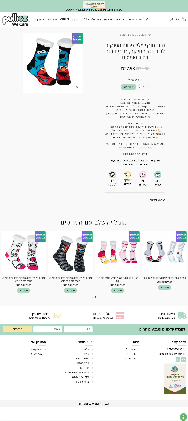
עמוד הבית (146, 34)
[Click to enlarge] (77, 87)
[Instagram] (178, 359)
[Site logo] (16, 19)
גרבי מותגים (133, 34)
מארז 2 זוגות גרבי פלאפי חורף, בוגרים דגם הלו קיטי (117, 279)
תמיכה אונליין (41, 313)
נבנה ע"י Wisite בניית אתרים (94, 403)
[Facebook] (183, 359)
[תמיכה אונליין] (57, 315)
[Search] (178, 19)
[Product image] (164, 253)
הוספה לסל (128, 87)
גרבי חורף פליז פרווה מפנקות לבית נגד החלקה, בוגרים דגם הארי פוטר (70, 279)
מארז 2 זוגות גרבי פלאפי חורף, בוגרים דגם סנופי (164, 277)
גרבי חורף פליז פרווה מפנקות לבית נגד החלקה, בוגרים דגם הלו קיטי (23, 279)
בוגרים (122, 34)
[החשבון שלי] (172, 19)
